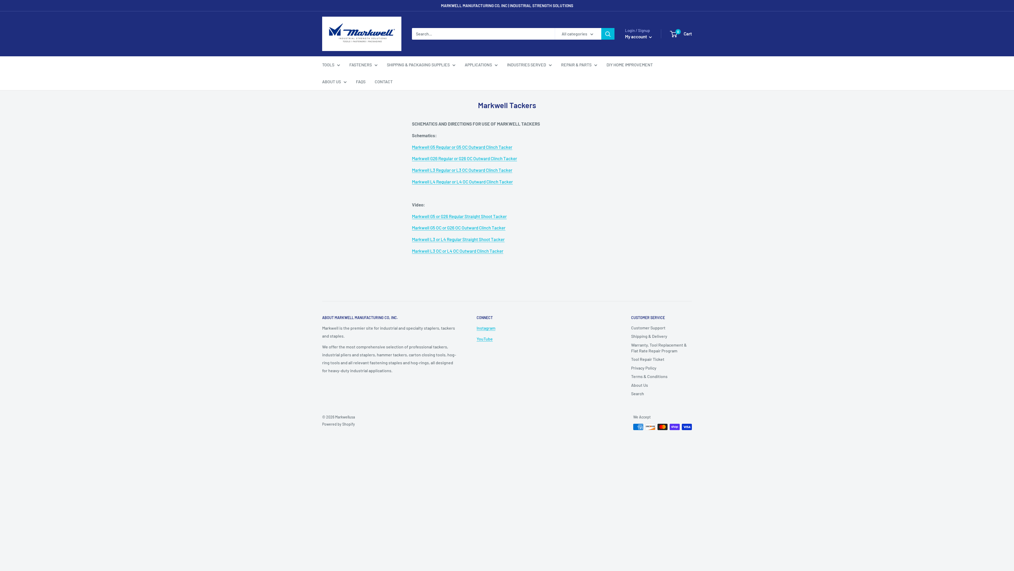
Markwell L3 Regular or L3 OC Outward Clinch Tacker (462, 170)
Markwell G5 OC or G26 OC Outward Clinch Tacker (458, 227)
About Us (639, 385)
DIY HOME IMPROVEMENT (630, 64)
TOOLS (328, 64)
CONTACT (384, 81)
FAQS (360, 81)
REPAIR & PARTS (576, 64)
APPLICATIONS (478, 64)
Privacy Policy (643, 367)
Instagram (486, 327)
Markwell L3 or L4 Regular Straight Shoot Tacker (458, 239)
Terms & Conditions (649, 376)
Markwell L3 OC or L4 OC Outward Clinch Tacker (457, 251)
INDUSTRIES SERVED (526, 64)
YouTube (485, 338)
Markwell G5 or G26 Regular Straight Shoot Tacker (459, 216)
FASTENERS (360, 64)
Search (637, 393)
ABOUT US (331, 81)
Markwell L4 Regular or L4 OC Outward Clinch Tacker (462, 181)
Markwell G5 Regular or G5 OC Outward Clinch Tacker (462, 147)
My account (636, 36)
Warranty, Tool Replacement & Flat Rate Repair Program (659, 347)
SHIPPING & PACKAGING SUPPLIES (418, 64)
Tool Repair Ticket (647, 359)
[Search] (607, 34)
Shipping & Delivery (649, 336)
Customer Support (648, 327)
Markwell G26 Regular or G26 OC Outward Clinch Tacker (464, 158)
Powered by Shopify (338, 424)
